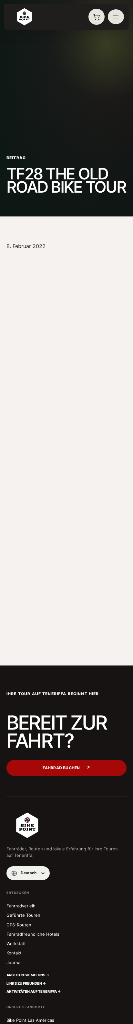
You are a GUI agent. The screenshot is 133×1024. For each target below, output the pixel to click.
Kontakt (14, 952)
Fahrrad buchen (66, 768)
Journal (13, 962)
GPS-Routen (18, 924)
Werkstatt (16, 943)
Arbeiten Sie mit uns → (27, 975)
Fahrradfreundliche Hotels (32, 934)
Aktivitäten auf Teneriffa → (33, 991)
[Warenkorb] (96, 17)
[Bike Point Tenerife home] (24, 16)
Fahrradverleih (21, 905)
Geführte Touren (23, 915)
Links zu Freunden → (26, 983)
